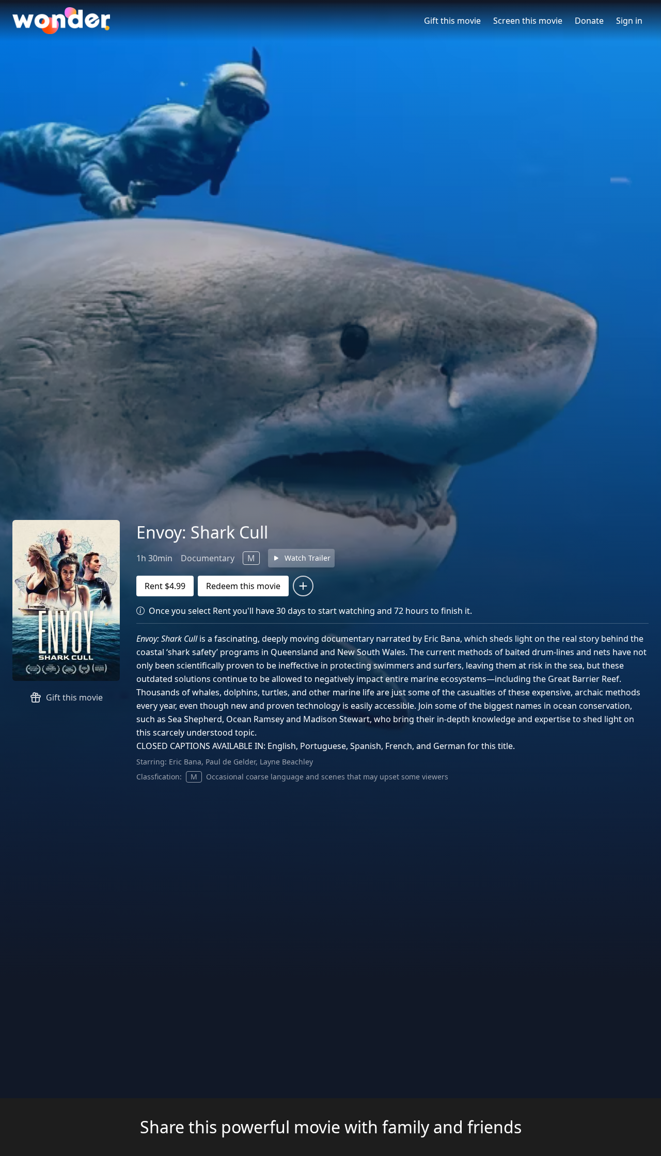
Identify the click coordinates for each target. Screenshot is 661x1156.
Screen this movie (527, 20)
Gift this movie (452, 20)
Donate (589, 20)
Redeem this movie (243, 586)
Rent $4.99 (165, 586)
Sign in (629, 20)
